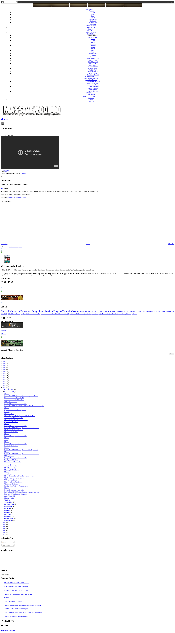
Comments (6, 545)
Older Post (171, 244)
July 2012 (7, 508)
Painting (93, 17)
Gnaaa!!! (6, 412)
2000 (4, 530)
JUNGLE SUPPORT (89, 96)
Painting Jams (91, 27)
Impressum (4, 630)
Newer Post (4, 244)
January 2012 (8, 520)
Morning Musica (9, 498)
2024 (4, 364)
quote (6, 440)
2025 (4, 362)
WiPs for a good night (10, 480)
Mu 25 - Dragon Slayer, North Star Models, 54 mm (19, 476)
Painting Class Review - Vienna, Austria (16, 486)
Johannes (93, 45)
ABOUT (89, 30)
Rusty (2, 188)
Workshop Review (83, 311)
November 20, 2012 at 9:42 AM (16, 197)
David (93, 42)
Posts (4, 542)
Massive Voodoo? (91, 32)
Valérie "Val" (93, 70)
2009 (4, 526)
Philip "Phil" (93, 53)
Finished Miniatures (10, 311)
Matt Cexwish (93, 73)
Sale (143, 311)
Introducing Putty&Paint (11, 446)
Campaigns (98, 314)
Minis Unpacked (91, 26)
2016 (4, 380)
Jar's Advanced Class (93, 85)
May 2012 (7, 512)
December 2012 (9, 390)
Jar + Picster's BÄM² (93, 86)
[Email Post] (2, 176)
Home (88, 244)
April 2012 (7, 514)
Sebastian (93, 55)
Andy (93, 39)
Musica (4, 119)
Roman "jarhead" (93, 37)
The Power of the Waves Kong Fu (14, 478)
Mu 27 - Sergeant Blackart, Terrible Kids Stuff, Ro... (19, 416)
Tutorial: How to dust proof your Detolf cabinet (18, 594)
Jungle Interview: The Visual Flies (14, 400)
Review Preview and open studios (14, 490)
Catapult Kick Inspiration (11, 466)
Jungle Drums (16, 314)
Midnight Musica (9, 456)
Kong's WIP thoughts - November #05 (15, 404)
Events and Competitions (32, 311)
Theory (93, 12)
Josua (93, 47)
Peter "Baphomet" (93, 62)
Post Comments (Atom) (15, 247)
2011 (4, 522)
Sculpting (93, 21)
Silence (6, 448)
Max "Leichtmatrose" (93, 67)
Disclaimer (12, 630)
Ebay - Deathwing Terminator (13, 482)
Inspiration (93, 24)
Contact (91, 99)
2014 (4, 384)
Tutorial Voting (63, 314)
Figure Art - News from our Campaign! (15, 494)
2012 (4, 388)
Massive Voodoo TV (47, 314)
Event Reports (91, 94)
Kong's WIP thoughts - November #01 (15, 458)
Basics (93, 14)
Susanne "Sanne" (93, 68)
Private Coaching (93, 88)
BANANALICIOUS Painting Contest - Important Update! (21, 396)
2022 (4, 368)
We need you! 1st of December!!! (14, 398)
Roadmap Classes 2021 (91, 78)
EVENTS (89, 93)
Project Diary (111, 314)
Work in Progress (53, 311)
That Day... (7, 500)
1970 (4, 534)
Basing (93, 16)
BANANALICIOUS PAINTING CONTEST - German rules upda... (24, 406)
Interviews (91, 29)
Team (93, 314)
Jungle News (165, 311)
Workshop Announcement (133, 311)
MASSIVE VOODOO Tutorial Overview (16, 583)
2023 (4, 366)
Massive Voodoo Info (115, 311)
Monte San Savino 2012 (11, 432)
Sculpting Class (93, 89)
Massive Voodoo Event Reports (13, 430)
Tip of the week (72, 314)
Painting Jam (36, 314)
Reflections (134, 314)
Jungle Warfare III (9, 496)
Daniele (93, 40)
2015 (4, 382)
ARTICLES (89, 9)
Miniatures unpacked (153, 311)
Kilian (93, 48)
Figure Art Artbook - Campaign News (15, 410)
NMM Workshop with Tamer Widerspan (16, 586)
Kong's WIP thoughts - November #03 (15, 436)
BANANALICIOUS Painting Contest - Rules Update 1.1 (21, 450)
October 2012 (8, 502)
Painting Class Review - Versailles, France (16, 590)
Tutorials (91, 11)
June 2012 (7, 510)
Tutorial (66, 311)
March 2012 (8, 516)
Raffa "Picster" (93, 60)
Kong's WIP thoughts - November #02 (15, 444)
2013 (4, 386)
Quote (5, 314)
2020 (4, 372)
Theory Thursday (126, 314)
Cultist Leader (8, 474)
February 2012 (8, 518)
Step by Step (103, 311)
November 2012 (9, 392)
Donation (91, 98)
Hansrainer (93, 44)
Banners (91, 101)
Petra (93, 52)
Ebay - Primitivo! (9, 414)
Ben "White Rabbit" (93, 75)
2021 (4, 370)
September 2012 (9, 504)
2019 (4, 374)
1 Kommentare (5, 170)
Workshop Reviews (91, 80)
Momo (93, 50)
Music (73, 311)
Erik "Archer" (93, 63)
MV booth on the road (10, 402)
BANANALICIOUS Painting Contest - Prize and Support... (21, 428)
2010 (4, 524)
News (10, 314)
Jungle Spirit (24, 314)
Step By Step (93, 19)
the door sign (8, 464)
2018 (4, 376)
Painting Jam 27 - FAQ (11, 460)
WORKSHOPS (89, 76)
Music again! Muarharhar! (11, 470)
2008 (4, 528)
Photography (93, 22)
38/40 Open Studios (10, 468)
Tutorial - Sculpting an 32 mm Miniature (16, 616)
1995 (4, 532)
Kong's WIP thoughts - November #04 (15, 426)
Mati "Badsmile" (93, 71)
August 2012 (8, 506)
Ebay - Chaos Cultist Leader (12, 462)
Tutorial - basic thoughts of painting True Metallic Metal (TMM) (22, 605)
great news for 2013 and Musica (13, 418)
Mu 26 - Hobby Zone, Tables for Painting (16, 420)
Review (30, 314)
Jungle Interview (87, 314)
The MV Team (91, 34)
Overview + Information (93, 81)
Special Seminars (93, 91)
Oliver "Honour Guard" (93, 58)
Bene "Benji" (93, 65)
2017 (4, 378)
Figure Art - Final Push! (11, 422)
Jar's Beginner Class (93, 83)
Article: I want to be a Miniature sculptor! (16, 608)
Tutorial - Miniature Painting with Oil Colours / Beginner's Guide (23, 612)
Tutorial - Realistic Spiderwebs (13, 601)
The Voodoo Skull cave (11, 484)
